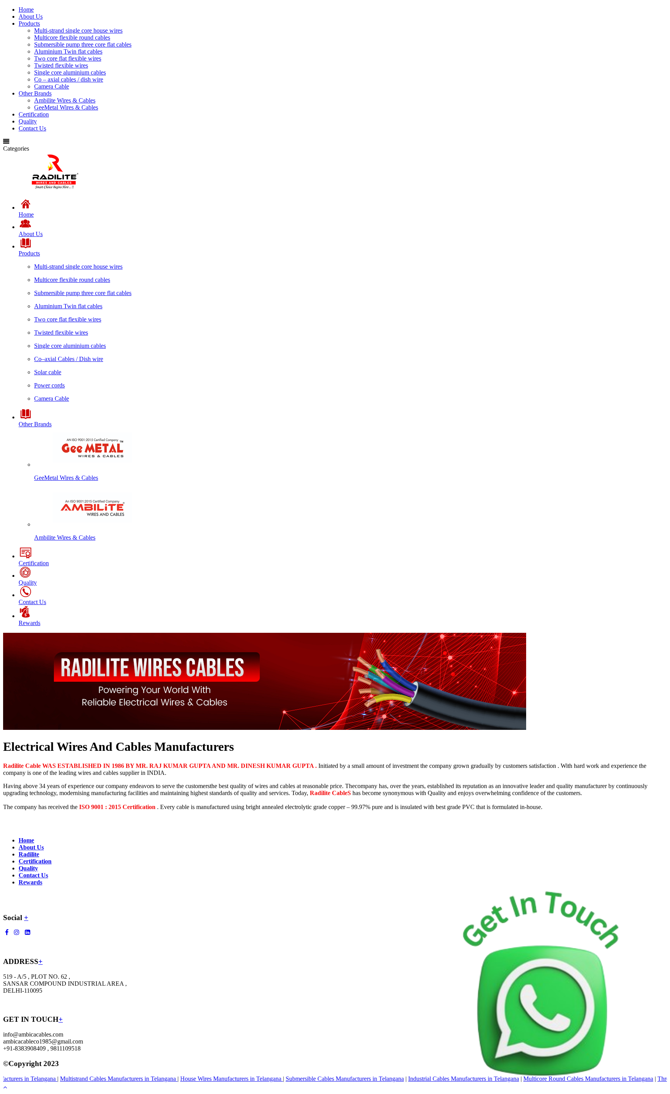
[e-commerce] (55, 189)
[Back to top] (5, 1087)
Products (29, 23)
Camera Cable (51, 86)
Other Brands (35, 93)
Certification (34, 114)
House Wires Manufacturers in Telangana (209, 1078)
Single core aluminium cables (70, 72)
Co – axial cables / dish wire (68, 79)
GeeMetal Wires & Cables (66, 107)
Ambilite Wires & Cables (64, 100)
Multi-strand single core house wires (78, 30)
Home (26, 9)
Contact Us (32, 128)
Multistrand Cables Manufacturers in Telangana (96, 1078)
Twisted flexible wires (61, 65)
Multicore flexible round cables (72, 37)
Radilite (29, 854)
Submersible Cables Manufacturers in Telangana (322, 1078)
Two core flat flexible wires (67, 58)
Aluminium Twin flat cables (68, 51)
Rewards (30, 882)
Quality (28, 121)
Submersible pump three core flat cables (82, 44)
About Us (31, 16)
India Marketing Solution (101, 1063)
